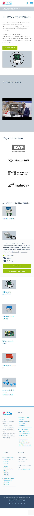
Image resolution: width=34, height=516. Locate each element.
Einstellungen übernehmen (17, 271)
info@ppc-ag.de (26, 469)
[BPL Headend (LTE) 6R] (9, 235)
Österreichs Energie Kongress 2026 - (8, 481)
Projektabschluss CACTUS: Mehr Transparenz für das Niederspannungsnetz (25, 442)
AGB (24, 500)
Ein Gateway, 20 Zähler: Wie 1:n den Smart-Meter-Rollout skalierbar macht (24, 432)
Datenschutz (15, 252)
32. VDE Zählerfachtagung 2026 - (8, 471)
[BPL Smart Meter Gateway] (9, 309)
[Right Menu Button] (31, 3)
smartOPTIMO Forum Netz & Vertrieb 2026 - (9, 460)
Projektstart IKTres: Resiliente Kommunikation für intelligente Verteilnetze (24, 421)
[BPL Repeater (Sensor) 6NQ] (9, 284)
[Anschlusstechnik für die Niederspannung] (9, 382)
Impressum (24, 252)
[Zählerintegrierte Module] (9, 333)
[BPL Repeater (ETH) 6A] (9, 358)
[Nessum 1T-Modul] (9, 211)
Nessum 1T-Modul (8, 219)
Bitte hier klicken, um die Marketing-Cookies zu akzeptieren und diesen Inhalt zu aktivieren (17, 109)
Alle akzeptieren (17, 266)
